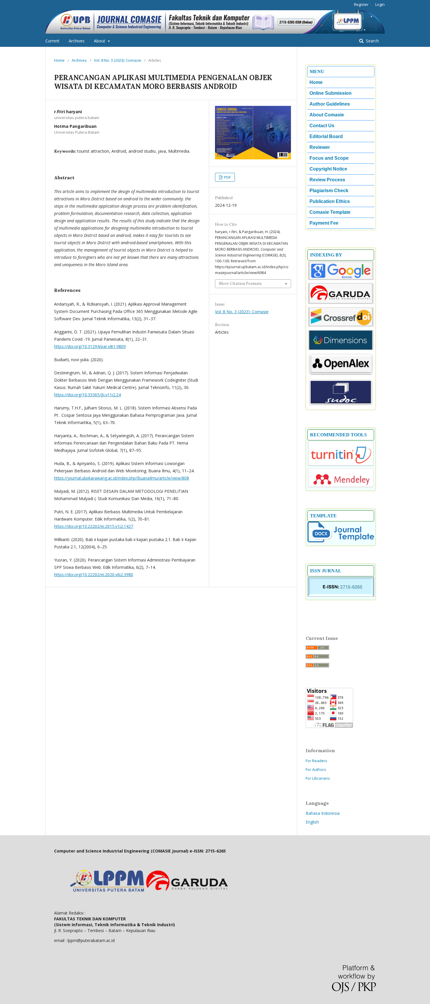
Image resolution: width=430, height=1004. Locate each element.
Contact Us (321, 125)
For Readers (316, 760)
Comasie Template (329, 212)
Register (361, 4)
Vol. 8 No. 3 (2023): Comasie (117, 60)
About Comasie (326, 114)
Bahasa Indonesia (323, 813)
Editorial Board (326, 136)
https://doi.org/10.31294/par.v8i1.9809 (90, 346)
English (312, 822)
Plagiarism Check (328, 190)
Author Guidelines (329, 103)
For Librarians (318, 778)
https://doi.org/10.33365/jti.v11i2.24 (87, 394)
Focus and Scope (329, 158)
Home (59, 60)
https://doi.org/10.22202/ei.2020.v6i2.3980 (93, 574)
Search (372, 41)
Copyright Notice (328, 168)
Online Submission (330, 93)
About (100, 41)
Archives (77, 41)
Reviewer (319, 147)
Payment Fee (323, 223)
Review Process (327, 179)
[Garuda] (340, 303)
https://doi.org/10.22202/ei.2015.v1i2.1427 (93, 526)
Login (380, 4)
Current (52, 41)
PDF (227, 177)
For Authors (316, 769)
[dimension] (340, 349)
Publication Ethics (329, 201)
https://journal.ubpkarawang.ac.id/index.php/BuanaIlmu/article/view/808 (121, 478)
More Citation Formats (240, 283)
